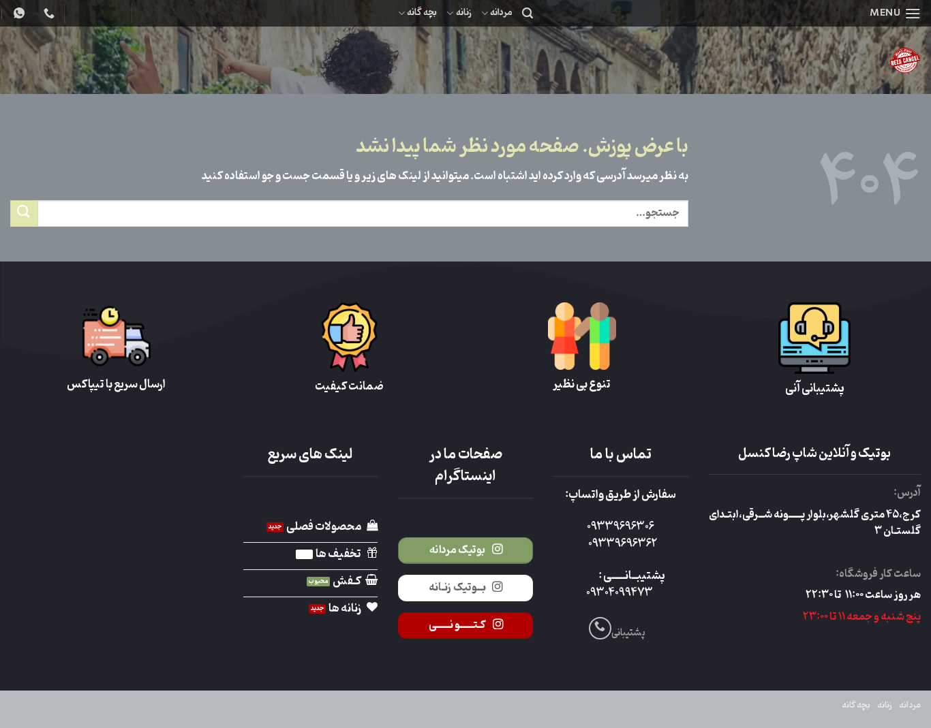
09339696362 (622, 544)
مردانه (501, 12)
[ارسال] (23, 213)
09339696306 (620, 527)
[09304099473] (47, 13)
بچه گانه (422, 12)
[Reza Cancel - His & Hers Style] (798, 60)
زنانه (463, 12)
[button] (895, 13)
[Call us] (600, 628)
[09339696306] (17, 13)
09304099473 (619, 593)
